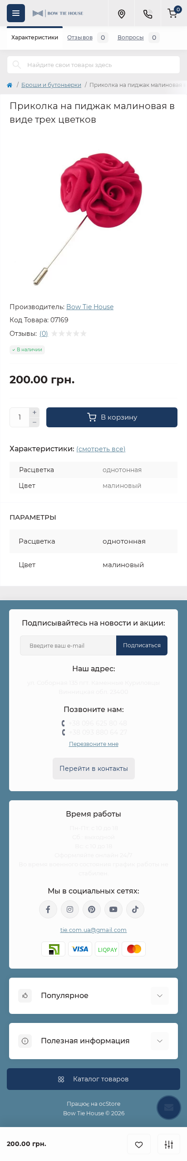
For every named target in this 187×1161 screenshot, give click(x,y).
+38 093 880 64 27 (98, 732)
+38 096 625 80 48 (98, 723)
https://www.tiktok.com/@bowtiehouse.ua (135, 909)
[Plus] (34, 412)
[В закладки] (139, 1144)
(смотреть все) (101, 449)
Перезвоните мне (93, 744)
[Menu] (16, 13)
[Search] (17, 65)
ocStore (109, 1103)
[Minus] (34, 423)
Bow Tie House (89, 307)
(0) (43, 333)
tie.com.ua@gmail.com (93, 930)
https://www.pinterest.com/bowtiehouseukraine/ (92, 909)
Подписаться (142, 645)
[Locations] (121, 13)
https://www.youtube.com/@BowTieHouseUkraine (113, 909)
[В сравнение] (168, 1144)
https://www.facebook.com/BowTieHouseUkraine (48, 909)
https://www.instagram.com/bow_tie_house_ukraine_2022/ (70, 909)
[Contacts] (147, 13)
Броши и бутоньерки (51, 84)
